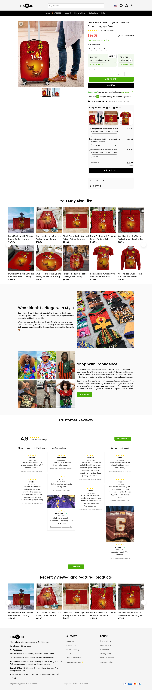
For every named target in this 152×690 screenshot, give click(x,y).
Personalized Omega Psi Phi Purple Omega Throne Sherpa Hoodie (61, 527)
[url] (23, 646)
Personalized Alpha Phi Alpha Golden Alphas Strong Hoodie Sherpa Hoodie (90, 510)
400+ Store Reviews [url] (106, 30)
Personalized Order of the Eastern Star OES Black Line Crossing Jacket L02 (61, 469)
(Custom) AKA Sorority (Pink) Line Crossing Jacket (32, 503)
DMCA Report (31, 684)
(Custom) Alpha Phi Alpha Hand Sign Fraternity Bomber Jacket (90, 479)
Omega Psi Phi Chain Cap (61, 490)
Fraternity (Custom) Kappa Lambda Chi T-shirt (32, 471)
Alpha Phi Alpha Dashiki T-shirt (119, 501)
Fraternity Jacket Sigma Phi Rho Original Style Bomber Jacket (120, 558)
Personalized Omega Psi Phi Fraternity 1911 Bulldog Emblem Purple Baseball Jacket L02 (120, 471)
